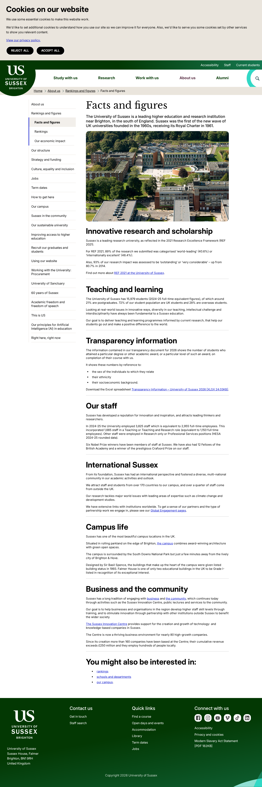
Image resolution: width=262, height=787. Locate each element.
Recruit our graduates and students (49, 249)
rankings (102, 671)
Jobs (34, 178)
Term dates (39, 188)
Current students (248, 65)
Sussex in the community (49, 216)
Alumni (222, 78)
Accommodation (144, 729)
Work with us (147, 78)
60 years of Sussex (44, 293)
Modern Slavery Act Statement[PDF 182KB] (216, 743)
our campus (105, 682)
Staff (227, 65)
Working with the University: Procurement (51, 272)
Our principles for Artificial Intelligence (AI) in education (51, 326)
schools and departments (114, 677)
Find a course (141, 716)
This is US (38, 315)
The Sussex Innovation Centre (106, 624)
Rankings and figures (46, 113)
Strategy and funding (46, 159)
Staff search (78, 723)
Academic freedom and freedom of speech (48, 304)
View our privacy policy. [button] (23, 40)
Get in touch (78, 716)
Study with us (66, 78)
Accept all (50, 50)
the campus (165, 543)
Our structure (40, 150)
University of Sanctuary (48, 283)
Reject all (20, 50)
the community (176, 598)
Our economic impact (50, 141)
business (153, 598)
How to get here (42, 197)
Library (137, 736)
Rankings (41, 131)
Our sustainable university (49, 225)
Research (106, 78)
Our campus (40, 206)
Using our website (44, 261)
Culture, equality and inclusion (52, 169)
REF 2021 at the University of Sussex (139, 273)
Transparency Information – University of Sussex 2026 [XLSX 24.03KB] (180, 389)
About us (188, 78)
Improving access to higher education (50, 236)
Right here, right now (46, 338)
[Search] (254, 78)
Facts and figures (47, 122)
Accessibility (210, 65)
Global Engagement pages (168, 510)
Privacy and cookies (208, 734)
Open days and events (148, 723)
